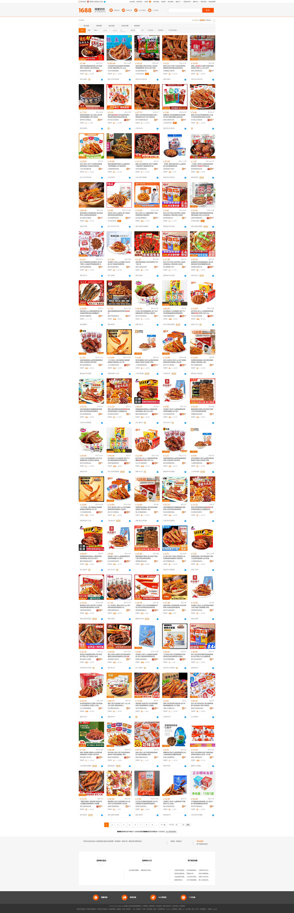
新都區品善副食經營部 (142, 659)
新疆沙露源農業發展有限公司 (169, 757)
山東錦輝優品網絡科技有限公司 (114, 169)
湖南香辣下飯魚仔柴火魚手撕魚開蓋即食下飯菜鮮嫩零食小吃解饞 (147, 704)
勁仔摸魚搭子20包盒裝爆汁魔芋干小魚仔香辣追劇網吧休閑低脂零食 (174, 312)
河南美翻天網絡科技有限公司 (183, 877)
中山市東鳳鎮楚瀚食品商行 (86, 708)
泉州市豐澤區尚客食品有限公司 (169, 561)
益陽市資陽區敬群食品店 (114, 806)
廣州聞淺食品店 (168, 218)
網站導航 (182, 906)
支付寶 (188, 909)
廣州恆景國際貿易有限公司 (86, 365)
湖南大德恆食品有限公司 (197, 71)
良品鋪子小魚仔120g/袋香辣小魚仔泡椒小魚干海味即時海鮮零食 (119, 263)
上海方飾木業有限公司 (193, 877)
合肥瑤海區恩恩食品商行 (86, 610)
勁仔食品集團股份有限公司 (142, 218)
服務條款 (152, 906)
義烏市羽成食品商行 (197, 708)
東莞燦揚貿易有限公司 (197, 169)
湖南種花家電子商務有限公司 (197, 267)
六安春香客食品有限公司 (197, 561)
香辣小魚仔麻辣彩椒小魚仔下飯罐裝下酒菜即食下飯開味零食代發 (147, 165)
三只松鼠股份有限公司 (114, 365)
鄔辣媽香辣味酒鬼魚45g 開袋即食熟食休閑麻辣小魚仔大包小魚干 (146, 410)
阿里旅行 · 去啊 (140, 909)
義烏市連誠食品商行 (142, 414)
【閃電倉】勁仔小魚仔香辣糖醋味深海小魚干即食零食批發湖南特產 (147, 606)
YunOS (168, 909)
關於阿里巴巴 (167, 906)
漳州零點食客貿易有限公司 (114, 708)
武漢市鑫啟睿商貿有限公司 (169, 316)
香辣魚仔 (179, 841)
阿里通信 (174, 909)
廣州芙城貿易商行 (196, 659)
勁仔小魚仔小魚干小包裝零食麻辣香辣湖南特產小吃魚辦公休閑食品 (91, 165)
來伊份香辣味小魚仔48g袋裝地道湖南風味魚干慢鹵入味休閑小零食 (147, 361)
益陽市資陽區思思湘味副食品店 (197, 218)
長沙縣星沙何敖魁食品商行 (86, 218)
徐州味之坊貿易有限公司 (114, 120)
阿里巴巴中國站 (102, 909)
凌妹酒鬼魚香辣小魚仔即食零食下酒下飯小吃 (147, 263)
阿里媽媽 (149, 909)
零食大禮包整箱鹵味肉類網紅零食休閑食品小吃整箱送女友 (119, 410)
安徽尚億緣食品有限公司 (114, 610)
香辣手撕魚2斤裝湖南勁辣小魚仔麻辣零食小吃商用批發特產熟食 (91, 214)
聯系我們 (175, 906)
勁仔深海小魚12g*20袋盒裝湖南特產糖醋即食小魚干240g (202, 312)
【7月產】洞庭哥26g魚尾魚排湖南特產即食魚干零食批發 (202, 165)
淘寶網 (119, 909)
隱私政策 (159, 906)
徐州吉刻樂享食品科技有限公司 (86, 414)
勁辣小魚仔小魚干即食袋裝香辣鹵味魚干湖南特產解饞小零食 (147, 753)
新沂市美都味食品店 (142, 120)
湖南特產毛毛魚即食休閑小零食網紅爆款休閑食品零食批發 (119, 116)
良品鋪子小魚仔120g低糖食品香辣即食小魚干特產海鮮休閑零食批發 (147, 655)
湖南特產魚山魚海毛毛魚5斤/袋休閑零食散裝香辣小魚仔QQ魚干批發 (146, 67)
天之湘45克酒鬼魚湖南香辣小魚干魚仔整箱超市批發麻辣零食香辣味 (147, 802)
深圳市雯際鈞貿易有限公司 (142, 708)
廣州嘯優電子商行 (168, 267)
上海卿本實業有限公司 (142, 365)
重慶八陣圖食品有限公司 (197, 757)
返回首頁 (162, 831)
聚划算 (128, 909)
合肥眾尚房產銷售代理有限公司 (184, 870)
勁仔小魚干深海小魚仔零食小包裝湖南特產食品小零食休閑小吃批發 (174, 214)
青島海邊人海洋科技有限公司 (86, 757)
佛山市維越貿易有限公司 (197, 365)
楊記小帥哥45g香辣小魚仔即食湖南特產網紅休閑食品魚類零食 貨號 (119, 656)
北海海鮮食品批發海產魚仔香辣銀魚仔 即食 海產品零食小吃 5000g (119, 67)
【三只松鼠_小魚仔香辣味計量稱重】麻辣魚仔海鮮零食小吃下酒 (119, 361)
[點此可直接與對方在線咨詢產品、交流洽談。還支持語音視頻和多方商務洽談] (102, 80)
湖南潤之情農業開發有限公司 (86, 316)
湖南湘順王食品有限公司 (114, 659)
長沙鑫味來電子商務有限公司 (142, 71)
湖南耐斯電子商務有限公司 (86, 71)
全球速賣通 (111, 909)
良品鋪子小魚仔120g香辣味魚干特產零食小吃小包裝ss (174, 802)
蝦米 (155, 909)
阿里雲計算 (161, 909)
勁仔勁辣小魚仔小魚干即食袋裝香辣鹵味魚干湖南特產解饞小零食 (119, 753)
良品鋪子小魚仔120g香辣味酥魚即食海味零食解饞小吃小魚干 (174, 410)
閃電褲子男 (190, 873)
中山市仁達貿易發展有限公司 (197, 316)
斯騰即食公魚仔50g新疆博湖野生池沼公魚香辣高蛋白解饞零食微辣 (174, 753)
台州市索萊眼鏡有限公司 (194, 880)
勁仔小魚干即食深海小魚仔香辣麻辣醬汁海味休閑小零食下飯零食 (202, 704)
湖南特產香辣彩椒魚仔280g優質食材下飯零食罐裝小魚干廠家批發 (119, 165)
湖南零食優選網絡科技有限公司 (86, 267)
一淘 (133, 909)
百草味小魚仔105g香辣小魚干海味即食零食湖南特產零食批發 (119, 214)
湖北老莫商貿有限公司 (86, 806)
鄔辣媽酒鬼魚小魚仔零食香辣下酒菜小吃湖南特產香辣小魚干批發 (202, 557)
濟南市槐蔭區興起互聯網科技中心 (142, 169)
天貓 (123, 909)
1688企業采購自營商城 (86, 169)
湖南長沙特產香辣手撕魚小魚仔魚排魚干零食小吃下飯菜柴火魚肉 (91, 655)
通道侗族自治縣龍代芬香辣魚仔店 (151, 870)
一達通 (209, 909)
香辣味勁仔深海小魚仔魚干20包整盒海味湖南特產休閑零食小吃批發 (91, 606)
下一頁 (163, 825)
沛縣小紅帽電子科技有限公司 (169, 708)
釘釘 (197, 909)
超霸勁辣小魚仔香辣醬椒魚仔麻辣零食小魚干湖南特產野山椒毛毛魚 (174, 116)
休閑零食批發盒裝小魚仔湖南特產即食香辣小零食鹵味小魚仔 (202, 361)
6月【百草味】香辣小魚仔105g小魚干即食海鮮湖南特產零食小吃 (119, 606)
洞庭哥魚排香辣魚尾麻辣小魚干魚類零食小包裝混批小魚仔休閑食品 (91, 67)
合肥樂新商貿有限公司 (197, 610)
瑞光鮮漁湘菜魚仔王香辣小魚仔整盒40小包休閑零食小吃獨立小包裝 (91, 704)
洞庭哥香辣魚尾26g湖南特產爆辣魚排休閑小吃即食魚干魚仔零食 (91, 361)
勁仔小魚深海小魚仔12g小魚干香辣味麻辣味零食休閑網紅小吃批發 (174, 361)
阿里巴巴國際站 (91, 909)
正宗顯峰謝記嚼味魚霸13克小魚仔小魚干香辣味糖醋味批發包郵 (202, 802)
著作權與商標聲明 (135, 906)
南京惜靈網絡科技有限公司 (195, 870)
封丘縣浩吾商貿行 (113, 414)
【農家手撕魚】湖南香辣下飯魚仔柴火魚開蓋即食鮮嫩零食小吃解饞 (91, 802)
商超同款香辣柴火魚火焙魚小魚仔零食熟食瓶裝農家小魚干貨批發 (91, 116)
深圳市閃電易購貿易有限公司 (169, 659)
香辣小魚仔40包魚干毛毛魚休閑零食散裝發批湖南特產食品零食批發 (174, 67)
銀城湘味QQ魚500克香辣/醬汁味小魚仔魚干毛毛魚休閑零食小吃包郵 (119, 802)
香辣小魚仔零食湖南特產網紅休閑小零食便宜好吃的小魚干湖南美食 (147, 116)
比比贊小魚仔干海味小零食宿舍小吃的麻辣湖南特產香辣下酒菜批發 (174, 557)
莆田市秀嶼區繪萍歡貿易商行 (114, 757)
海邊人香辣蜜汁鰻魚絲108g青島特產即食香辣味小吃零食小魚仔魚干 (91, 753)
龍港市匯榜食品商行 (142, 757)
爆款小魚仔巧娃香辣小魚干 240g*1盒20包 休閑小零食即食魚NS (119, 704)
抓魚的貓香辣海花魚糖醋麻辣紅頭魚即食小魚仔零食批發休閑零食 (91, 410)
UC (184, 909)
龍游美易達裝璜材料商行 (182, 873)
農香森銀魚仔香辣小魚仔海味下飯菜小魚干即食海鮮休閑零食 (202, 410)
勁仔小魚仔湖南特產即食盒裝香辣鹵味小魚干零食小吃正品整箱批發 (202, 655)
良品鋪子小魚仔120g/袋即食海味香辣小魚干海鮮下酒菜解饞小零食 (202, 606)
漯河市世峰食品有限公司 (197, 806)
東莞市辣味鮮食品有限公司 (114, 316)
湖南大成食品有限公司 (142, 267)
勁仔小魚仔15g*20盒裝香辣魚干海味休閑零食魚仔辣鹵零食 (147, 214)
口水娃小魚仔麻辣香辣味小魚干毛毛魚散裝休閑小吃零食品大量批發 (147, 312)
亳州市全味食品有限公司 (142, 316)
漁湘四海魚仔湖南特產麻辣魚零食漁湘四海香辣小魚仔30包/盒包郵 (202, 214)
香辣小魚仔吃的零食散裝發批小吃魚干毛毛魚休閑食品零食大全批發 (202, 116)
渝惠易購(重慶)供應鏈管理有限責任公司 (142, 610)
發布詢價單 (200, 841)
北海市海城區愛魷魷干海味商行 (114, 71)
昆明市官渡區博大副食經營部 (142, 806)
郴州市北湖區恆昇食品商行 (169, 610)
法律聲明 (145, 906)
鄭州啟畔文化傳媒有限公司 (86, 659)
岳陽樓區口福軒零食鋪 (169, 71)
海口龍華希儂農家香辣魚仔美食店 (139, 870)
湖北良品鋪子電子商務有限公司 (114, 267)
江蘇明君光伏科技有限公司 (207, 870)
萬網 (180, 909)
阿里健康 (202, 909)
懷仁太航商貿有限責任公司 (207, 880)
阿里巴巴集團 (81, 909)
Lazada (214, 909)
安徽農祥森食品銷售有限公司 (197, 414)
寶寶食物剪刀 (178, 880)
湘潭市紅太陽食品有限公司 (86, 120)
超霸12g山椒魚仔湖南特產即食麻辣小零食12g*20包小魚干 (202, 67)
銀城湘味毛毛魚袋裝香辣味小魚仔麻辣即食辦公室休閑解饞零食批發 (202, 263)
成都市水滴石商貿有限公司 (207, 877)
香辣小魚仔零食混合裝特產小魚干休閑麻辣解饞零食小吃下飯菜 (174, 704)
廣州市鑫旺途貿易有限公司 (169, 806)
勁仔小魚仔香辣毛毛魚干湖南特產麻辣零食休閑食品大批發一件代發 (202, 753)
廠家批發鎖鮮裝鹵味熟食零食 (119, 312)
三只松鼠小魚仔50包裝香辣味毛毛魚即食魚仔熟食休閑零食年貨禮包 (174, 655)
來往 (193, 909)
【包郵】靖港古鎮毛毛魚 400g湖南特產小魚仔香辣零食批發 (174, 165)
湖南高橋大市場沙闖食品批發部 (169, 169)
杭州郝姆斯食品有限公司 (114, 218)
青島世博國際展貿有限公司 (207, 873)
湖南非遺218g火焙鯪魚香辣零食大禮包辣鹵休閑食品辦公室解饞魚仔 (91, 312)
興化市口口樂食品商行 (169, 365)
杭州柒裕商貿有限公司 (169, 414)
